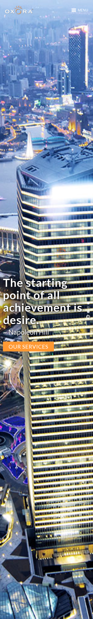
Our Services (28, 346)
